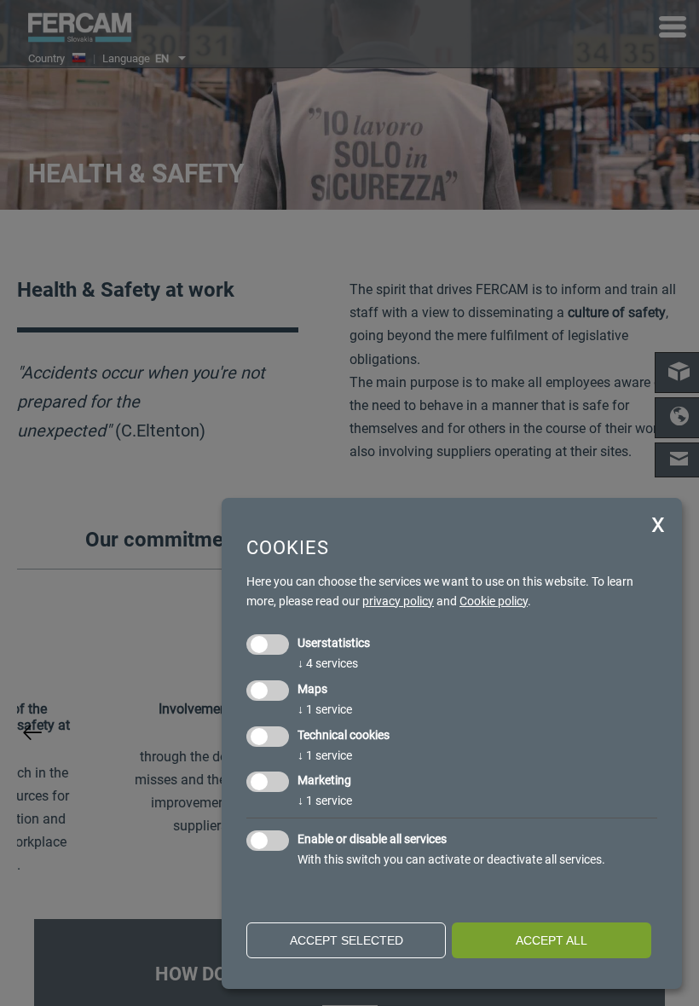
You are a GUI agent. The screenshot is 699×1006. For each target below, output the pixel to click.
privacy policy (398, 601)
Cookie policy (493, 601)
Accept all (551, 940)
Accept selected (346, 940)
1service (325, 709)
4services (328, 663)
